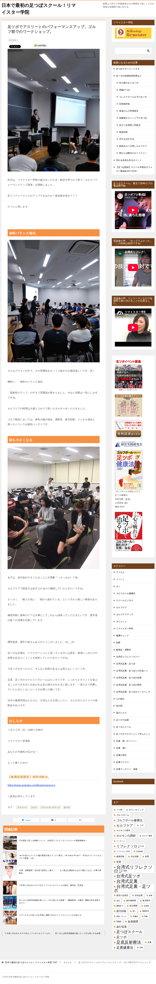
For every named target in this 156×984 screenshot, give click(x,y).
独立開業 (133, 906)
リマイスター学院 (124, 628)
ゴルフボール (122, 815)
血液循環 (133, 921)
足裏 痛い (121, 748)
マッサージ (120, 841)
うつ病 (119, 810)
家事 (150, 895)
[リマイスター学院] (133, 36)
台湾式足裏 (127, 881)
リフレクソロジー (130, 846)
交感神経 (139, 851)
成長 (118, 901)
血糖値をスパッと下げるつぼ (133, 118)
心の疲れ (120, 699)
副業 (118, 642)
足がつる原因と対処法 (129, 125)
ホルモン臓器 (147, 836)
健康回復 (120, 856)
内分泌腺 (135, 856)
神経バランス (121, 916)
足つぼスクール (129, 932)
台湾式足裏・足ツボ (132, 888)
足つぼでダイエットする (128, 69)
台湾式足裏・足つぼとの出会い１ (132, 670)
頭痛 (141, 947)
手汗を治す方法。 (127, 139)
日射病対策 (124, 104)
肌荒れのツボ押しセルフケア (133, 146)
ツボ (142, 825)
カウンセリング (136, 809)
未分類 (119, 706)
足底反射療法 (128, 942)
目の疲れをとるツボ (128, 83)
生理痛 (146, 906)
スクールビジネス (124, 600)
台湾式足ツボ (128, 876)
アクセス (120, 572)
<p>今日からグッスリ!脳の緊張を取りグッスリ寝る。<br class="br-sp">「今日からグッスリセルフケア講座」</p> (60, 856)
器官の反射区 (122, 895)
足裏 (149, 942)
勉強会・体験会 (123, 649)
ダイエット (121, 621)
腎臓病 (118, 921)
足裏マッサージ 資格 (126, 769)
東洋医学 (146, 901)
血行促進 (121, 926)
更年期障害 (131, 901)
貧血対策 (123, 132)
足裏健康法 (124, 947)
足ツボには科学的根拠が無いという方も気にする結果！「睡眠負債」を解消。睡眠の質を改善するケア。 (59, 901)
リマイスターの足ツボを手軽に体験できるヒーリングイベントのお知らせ (50, 915)
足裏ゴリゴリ (122, 762)
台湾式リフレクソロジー (128, 656)
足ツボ (67, 807)
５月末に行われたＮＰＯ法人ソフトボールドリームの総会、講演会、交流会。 (52, 885)
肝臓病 (135, 916)
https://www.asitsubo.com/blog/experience (31, 785)
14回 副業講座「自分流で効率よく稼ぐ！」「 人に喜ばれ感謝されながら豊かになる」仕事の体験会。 (60, 871)
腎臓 (146, 916)
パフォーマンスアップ (50, 807)
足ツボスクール (123, 727)
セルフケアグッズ (124, 614)
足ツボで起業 (122, 720)
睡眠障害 (145, 911)
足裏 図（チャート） (126, 741)
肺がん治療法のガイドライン (133, 153)
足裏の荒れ (121, 755)
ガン (118, 586)
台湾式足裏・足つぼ (125, 663)
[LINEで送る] (40, 46)
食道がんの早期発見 (128, 111)
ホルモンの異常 (123, 830)
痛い (134, 911)
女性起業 (139, 895)
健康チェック (122, 635)
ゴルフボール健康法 (125, 593)
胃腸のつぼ (124, 90)
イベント (12, 40)
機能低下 (119, 906)
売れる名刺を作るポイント (129, 160)
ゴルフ (34, 807)
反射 (118, 861)
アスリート (22, 807)
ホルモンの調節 (126, 835)
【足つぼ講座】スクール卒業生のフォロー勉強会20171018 (134, 169)
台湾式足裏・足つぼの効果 (129, 677)
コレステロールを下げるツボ (133, 97)
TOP (31, 962)
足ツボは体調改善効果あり (129, 76)
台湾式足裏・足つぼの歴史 (129, 685)
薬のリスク (121, 713)
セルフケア (121, 607)
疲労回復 (121, 911)
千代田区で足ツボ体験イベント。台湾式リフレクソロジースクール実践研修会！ (53, 840)
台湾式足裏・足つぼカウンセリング (133, 692)
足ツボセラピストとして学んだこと (133, 734)
